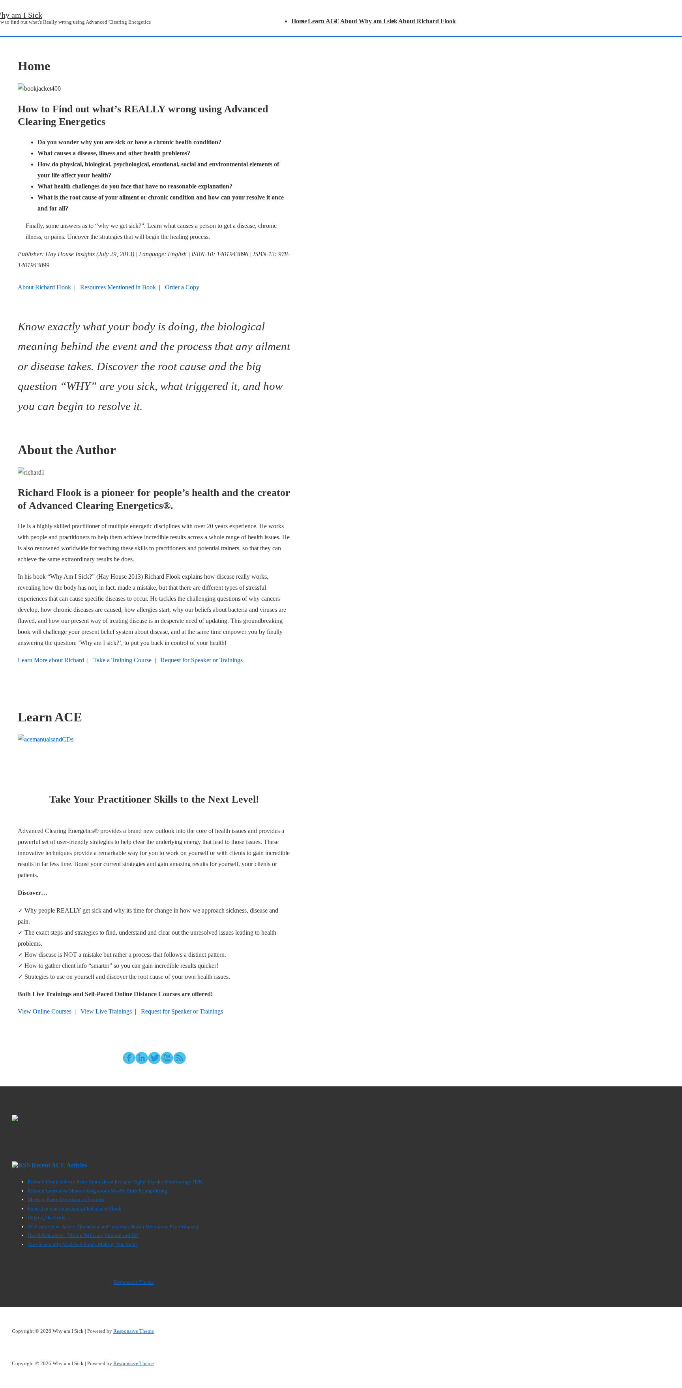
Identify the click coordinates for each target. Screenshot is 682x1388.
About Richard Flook (427, 21)
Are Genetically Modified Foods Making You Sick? (83, 1244)
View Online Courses (44, 1011)
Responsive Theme (133, 1282)
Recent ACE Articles (59, 1165)
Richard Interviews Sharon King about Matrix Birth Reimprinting (97, 1191)
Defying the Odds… (49, 1217)
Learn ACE (323, 21)
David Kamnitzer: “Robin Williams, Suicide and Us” (83, 1235)
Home (299, 21)
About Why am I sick (368, 21)
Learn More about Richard (51, 660)
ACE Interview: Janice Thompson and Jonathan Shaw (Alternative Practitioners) (113, 1227)
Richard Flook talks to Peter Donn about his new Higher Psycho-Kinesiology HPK (115, 1182)
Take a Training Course (122, 660)
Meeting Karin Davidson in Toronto (66, 1199)
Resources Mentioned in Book (118, 287)
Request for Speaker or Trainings (202, 660)
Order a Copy (182, 287)
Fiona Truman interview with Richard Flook (75, 1208)
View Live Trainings (106, 1011)
